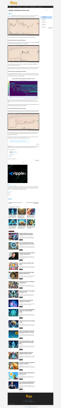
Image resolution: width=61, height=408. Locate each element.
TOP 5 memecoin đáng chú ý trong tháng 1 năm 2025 (15, 203)
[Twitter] (10, 13)
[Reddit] (29, 401)
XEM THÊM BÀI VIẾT (21, 391)
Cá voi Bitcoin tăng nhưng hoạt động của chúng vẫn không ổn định (20, 142)
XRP (10, 156)
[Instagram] (25, 401)
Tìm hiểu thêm (10, 191)
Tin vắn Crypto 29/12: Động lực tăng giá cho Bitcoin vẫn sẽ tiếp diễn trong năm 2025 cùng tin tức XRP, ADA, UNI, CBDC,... (22, 227)
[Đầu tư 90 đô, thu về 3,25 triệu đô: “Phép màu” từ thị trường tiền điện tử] (13, 303)
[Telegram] (11, 13)
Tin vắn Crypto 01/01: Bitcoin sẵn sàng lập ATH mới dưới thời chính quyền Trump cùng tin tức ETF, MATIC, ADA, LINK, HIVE (31, 217)
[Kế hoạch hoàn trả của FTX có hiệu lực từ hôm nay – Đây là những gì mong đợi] (13, 294)
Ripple (10, 155)
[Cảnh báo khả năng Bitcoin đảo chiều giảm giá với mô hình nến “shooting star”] (13, 334)
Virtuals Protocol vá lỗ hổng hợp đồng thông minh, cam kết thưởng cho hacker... (27, 310)
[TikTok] (33, 401)
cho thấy (23, 73)
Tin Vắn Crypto (12, 8)
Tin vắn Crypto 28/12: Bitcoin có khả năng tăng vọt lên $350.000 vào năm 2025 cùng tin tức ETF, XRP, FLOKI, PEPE (31, 227)
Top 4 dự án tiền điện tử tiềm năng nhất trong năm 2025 (32, 203)
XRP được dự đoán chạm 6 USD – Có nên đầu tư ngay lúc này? (19, 140)
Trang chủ (9, 8)
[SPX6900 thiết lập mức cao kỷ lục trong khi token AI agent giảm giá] (13, 236)
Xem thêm (21, 239)
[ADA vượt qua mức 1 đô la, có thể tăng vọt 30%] (13, 324)
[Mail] (27, 401)
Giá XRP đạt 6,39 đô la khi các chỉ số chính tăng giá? (18, 141)
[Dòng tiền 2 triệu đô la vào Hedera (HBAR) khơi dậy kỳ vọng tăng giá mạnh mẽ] (13, 355)
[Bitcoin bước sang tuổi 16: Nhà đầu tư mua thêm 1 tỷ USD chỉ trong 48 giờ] (13, 365)
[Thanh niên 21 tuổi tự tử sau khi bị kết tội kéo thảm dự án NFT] (13, 284)
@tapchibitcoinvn (15, 151)
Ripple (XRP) (10, 15)
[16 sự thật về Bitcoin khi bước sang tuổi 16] (13, 266)
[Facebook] (23, 401)
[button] (52, 7)
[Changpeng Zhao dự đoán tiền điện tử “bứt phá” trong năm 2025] (13, 256)
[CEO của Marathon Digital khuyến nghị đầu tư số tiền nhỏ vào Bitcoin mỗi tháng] (13, 385)
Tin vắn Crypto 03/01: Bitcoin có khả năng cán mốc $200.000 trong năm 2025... (26, 342)
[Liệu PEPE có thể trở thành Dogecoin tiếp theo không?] (13, 376)
